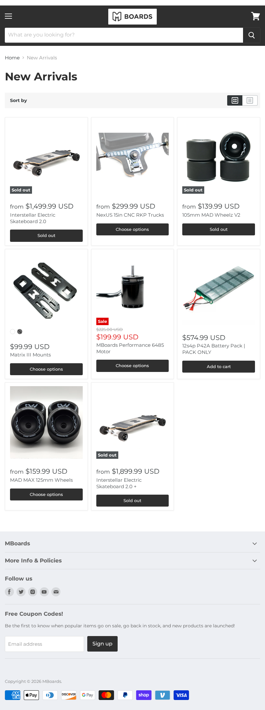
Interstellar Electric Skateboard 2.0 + (119, 483)
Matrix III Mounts (30, 355)
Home (12, 57)
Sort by (18, 100)
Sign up (102, 644)
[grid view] (234, 100)
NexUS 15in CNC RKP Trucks (130, 215)
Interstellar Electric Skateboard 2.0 (32, 218)
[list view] (250, 100)
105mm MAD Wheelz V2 (211, 215)
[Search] (251, 35)
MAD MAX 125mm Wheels (41, 480)
